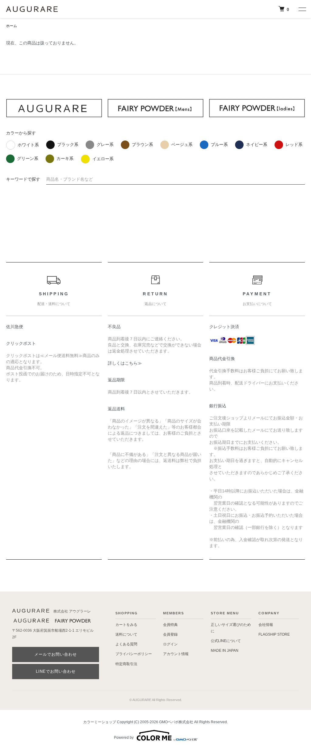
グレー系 (105, 144)
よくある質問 (126, 644)
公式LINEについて (226, 641)
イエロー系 (103, 158)
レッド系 (293, 144)
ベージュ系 (182, 144)
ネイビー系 (256, 144)
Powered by (124, 737)
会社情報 (265, 625)
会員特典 (170, 625)
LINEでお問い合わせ (56, 671)
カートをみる (126, 625)
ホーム (11, 26)
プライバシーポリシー (133, 654)
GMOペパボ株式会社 (176, 722)
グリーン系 (27, 158)
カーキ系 (64, 158)
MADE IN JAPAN (224, 650)
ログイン (170, 644)
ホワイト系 (28, 144)
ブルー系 (219, 144)
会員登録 (170, 634)
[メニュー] (302, 9)
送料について (126, 634)
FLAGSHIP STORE (274, 634)
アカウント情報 (176, 654)
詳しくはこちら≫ (125, 363)
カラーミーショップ (99, 722)
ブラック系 (67, 144)
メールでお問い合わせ (55, 654)
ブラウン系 (142, 144)
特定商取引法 (126, 664)
